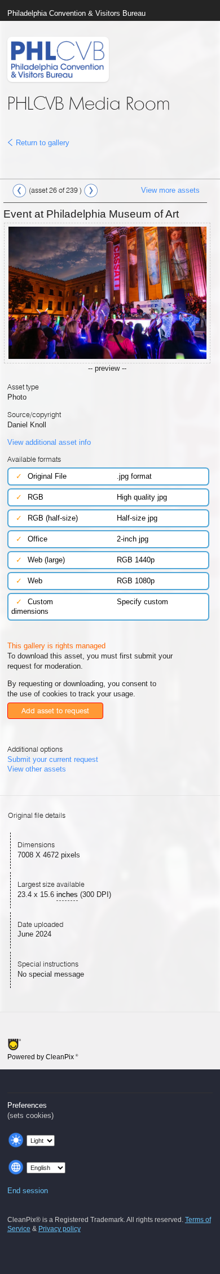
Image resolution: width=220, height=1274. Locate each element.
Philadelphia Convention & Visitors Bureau (76, 13)
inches (67, 894)
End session (27, 1190)
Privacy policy (59, 1228)
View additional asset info (49, 442)
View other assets (36, 769)
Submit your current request (52, 759)
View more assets (170, 190)
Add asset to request (55, 711)
